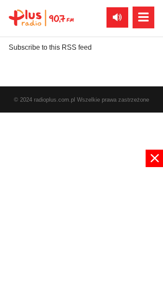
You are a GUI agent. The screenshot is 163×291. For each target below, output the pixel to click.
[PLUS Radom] (41, 17)
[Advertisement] (81, 228)
